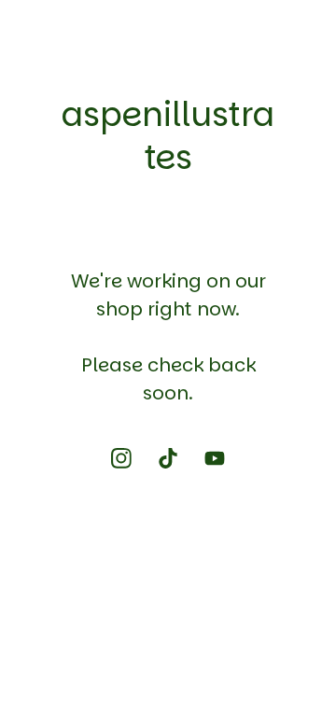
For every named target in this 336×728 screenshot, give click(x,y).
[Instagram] (121, 458)
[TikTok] (168, 458)
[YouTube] (215, 458)
